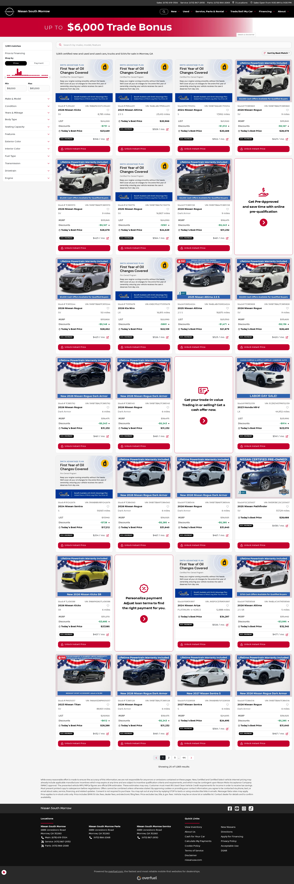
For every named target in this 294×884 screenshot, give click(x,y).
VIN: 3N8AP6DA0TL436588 (97, 601)
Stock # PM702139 (246, 403)
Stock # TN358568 (246, 601)
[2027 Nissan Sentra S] (203, 675)
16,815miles (163, 312)
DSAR (224, 850)
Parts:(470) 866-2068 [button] (57, 845)
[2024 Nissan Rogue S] (203, 80)
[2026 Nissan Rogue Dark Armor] (203, 179)
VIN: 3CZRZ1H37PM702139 (277, 403)
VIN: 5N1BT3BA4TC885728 (217, 205)
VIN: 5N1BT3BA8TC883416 (217, 502)
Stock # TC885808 (246, 304)
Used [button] (186, 11)
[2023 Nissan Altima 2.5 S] (144, 80)
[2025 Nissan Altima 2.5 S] (203, 279)
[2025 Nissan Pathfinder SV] (263, 477)
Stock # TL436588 (66, 601)
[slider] (5, 77)
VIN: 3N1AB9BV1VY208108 (217, 700)
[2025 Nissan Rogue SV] (144, 179)
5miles (285, 609)
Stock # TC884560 (126, 502)
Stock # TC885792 (66, 403)
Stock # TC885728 (186, 205)
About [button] (282, 11)
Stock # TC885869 (246, 106)
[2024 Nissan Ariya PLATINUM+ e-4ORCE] (203, 576)
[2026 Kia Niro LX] (144, 279)
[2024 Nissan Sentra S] (84, 477)
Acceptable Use (230, 845)
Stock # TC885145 (126, 403)
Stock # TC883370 (66, 205)
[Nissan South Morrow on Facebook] (228, 808)
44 (184, 757)
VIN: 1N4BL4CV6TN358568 (277, 601)
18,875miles (223, 312)
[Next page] (191, 757)
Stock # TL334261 (66, 106)
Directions (227, 831)
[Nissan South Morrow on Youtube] (235, 808)
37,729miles (283, 510)
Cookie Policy (192, 845)
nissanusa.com (193, 860)
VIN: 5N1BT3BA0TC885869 (277, 106)
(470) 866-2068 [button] (102, 837)
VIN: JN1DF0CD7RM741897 (217, 601)
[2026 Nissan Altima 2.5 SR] (263, 576)
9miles (285, 114)
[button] (240, 3)
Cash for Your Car (195, 836)
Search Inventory (164, 11)
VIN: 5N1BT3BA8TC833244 (97, 304)
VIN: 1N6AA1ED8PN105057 (98, 700)
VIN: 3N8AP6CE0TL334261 (97, 106)
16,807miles (163, 213)
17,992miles (223, 114)
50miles (105, 312)
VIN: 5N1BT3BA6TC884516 (277, 700)
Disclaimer (191, 855)
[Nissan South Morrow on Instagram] (242, 808)
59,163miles (103, 510)
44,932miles (282, 411)
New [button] (174, 11)
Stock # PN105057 (66, 700)
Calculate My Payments (198, 841)
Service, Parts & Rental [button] (210, 11)
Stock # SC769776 (126, 205)
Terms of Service (194, 850)
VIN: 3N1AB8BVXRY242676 (97, 502)
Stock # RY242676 (66, 502)
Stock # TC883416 (186, 502)
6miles (106, 411)
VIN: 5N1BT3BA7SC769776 (157, 205)
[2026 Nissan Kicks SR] (84, 576)
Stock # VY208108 (186, 700)
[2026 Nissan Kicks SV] (84, 80)
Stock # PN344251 (126, 106)
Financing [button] (265, 11)
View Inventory (193, 827)
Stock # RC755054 (186, 106)
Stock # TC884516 (245, 700)
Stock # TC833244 (66, 304)
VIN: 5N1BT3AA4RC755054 (217, 106)
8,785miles (104, 114)
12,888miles (223, 609)
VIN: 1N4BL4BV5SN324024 (217, 304)
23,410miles (163, 114)
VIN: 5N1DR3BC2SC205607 (277, 502)
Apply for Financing (232, 836)
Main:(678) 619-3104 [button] (56, 837)
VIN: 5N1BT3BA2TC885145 (157, 403)
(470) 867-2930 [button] (150, 837)
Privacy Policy (228, 841)
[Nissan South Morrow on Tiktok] (249, 808)
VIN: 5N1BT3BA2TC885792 (97, 403)
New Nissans (228, 827)
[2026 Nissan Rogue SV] (263, 80)
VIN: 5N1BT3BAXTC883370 (97, 205)
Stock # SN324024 (186, 304)
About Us (190, 831)
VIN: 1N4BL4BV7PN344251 (157, 106)
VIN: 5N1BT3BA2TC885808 (277, 304)
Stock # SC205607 (246, 502)
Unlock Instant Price (75, 149)
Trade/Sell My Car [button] (241, 11)
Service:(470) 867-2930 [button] (58, 841)
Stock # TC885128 (126, 700)
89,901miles (103, 708)
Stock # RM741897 (186, 601)
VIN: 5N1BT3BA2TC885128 (157, 700)
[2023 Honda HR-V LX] (263, 378)
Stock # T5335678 (126, 304)
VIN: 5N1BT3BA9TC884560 (157, 502)
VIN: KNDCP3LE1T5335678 (157, 304)
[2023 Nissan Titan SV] (84, 675)
